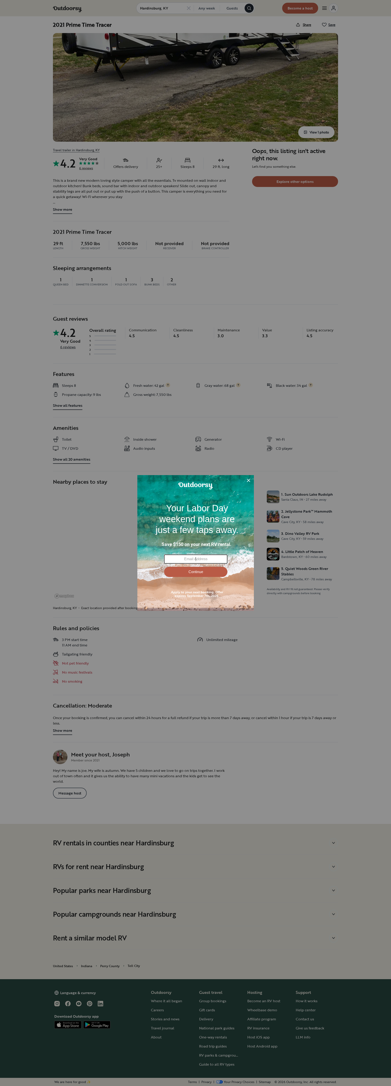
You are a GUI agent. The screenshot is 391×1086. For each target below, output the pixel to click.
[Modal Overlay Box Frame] (195, 543)
